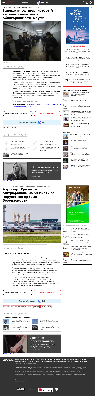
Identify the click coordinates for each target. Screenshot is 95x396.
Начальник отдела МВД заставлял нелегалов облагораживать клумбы (18, 143)
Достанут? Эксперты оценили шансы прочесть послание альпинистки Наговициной (81, 260)
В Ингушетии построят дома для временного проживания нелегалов (49, 149)
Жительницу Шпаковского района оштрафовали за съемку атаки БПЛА (49, 321)
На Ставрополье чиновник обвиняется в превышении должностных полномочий (48, 143)
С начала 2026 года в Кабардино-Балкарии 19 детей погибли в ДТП (77, 73)
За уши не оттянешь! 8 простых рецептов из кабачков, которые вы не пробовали (81, 254)
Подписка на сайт (20, 361)
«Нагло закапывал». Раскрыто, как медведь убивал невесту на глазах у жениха (81, 112)
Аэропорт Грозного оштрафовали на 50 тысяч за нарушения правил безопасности (77, 81)
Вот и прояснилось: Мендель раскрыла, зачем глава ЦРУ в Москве (81, 141)
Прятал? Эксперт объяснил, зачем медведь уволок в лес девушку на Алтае (80, 106)
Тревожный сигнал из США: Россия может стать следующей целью (80, 135)
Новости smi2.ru (9, 181)
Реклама (43, 359)
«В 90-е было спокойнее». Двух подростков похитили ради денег (80, 241)
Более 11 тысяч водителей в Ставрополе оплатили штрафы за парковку (20, 321)
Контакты (31, 361)
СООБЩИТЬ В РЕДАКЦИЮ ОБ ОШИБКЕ (25, 364)
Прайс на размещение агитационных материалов (51, 361)
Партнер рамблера (31, 389)
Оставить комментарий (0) (47, 113)
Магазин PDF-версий (54, 359)
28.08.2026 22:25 (7, 186)
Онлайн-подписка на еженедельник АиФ (74, 359)
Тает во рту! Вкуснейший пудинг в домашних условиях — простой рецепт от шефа (80, 125)
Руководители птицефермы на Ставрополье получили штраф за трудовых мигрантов (49, 327)
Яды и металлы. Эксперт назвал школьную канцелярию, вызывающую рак (80, 94)
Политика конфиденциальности (77, 361)
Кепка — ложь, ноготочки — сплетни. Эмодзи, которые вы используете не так (77, 58)
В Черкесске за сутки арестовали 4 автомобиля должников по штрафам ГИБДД (20, 327)
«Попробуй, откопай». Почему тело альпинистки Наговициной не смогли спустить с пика (81, 119)
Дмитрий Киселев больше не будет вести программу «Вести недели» (80, 166)
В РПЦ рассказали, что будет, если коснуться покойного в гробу (80, 147)
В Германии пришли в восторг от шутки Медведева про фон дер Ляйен (81, 153)
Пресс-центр (35, 359)
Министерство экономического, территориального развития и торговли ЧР (25, 244)
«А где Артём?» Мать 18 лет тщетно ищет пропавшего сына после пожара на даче (81, 248)
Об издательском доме (22, 359)
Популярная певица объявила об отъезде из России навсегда (79, 159)
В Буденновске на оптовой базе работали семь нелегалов (20, 148)
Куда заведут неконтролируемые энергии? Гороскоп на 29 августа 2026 (77, 66)
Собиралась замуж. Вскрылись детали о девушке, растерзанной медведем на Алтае (80, 236)
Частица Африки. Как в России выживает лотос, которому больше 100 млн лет (81, 230)
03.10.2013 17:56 (7, 7)
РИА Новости (6, 62)
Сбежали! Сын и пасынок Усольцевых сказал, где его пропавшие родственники (81, 100)
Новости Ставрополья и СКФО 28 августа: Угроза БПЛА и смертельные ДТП (77, 51)
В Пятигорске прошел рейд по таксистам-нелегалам (19, 154)
